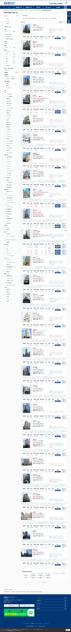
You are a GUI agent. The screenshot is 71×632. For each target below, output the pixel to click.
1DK (7, 54)
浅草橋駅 (26, 18)
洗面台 (8, 216)
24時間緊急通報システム (11, 266)
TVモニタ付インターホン (11, 262)
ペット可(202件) (12, 591)
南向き (8, 298)
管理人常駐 (9, 124)
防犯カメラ (9, 271)
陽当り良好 (9, 101)
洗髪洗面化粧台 (9, 218)
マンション (8, 21)
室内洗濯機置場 (9, 156)
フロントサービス (10, 278)
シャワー (8, 220)
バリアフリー (9, 117)
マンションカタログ (26, 623)
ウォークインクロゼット (11, 236)
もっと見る (62, 88)
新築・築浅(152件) (19, 591)
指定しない (8, 76)
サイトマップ (46, 623)
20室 (33, 577)
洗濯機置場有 (9, 187)
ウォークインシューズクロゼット (11, 239)
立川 (36, 257)
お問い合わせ (48, 7)
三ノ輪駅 (49, 18)
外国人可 (8, 138)
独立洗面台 (9, 223)
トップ (8, 7)
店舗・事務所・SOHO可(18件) (36, 591)
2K (6, 56)
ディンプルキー (9, 269)
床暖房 (8, 229)
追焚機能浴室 (9, 209)
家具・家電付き (9, 184)
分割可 (8, 119)
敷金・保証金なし (9, 34)
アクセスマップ (39, 603)
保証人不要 (9, 110)
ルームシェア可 (9, 143)
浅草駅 (23, 18)
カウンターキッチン (10, 202)
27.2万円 (47, 575)
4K (6, 63)
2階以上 (8, 291)
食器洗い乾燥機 (9, 197)
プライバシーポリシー (39, 623)
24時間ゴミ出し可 (10, 280)
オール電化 (9, 173)
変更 (17, 15)
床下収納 (8, 233)
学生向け (8, 145)
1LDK (14, 54)
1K (13, 51)
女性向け (8, 150)
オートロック (9, 259)
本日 (13, 76)
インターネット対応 (10, 255)
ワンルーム (8, 51)
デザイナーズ (9, 105)
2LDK (7, 58)
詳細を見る (58, 38)
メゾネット (9, 163)
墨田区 (34, 41)
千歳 (36, 41)
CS (7, 246)
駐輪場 (8, 180)
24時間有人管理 (9, 275)
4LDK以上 (8, 65)
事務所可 (8, 112)
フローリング (9, 159)
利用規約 (32, 623)
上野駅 (40, 18)
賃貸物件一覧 (19, 7)
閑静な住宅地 (9, 103)
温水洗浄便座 (9, 213)
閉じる (68, 629)
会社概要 (58, 7)
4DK (14, 63)
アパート (7, 18)
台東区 (34, 230)
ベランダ (8, 166)
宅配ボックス (9, 264)
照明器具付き (9, 177)
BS (7, 248)
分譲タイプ (9, 122)
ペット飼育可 (9, 94)
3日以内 (7, 78)
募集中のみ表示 (9, 26)
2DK (14, 56)
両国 (37, 30)
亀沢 (36, 153)
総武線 (34, 30)
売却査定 (38, 7)
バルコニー (9, 168)
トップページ (39, 597)
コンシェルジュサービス (11, 285)
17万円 (40, 575)
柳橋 (36, 230)
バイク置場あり (9, 182)
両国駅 (43, 18)
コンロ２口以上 (9, 195)
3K (13, 58)
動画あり (7, 85)
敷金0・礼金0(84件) (26, 591)
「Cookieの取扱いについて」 (11, 630)
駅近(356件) (7, 591)
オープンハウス (9, 136)
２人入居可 (9, 115)
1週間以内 (13, 78)
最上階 (8, 296)
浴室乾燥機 (9, 211)
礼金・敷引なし (9, 36)
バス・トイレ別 (9, 206)
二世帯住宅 (9, 129)
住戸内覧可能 (9, 282)
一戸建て (7, 23)
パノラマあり (8, 87)
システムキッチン (10, 200)
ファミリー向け (9, 152)
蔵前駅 (30, 18)
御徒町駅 (33, 18)
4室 (47, 577)
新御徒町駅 (54, 18)
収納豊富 (8, 242)
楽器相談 (8, 98)
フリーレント (9, 131)
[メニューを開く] (65, 7)
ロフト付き (9, 161)
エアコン (8, 227)
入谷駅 (37, 18)
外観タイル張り (9, 191)
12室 (40, 577)
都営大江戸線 (35, 63)
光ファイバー (9, 253)
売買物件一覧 (29, 7)
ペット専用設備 (9, 96)
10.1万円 (33, 575)
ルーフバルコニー (10, 170)
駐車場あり (9, 289)
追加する (63, 38)
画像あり (7, 83)
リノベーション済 (10, 108)
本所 (36, 134)
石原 (36, 58)
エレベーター (9, 175)
